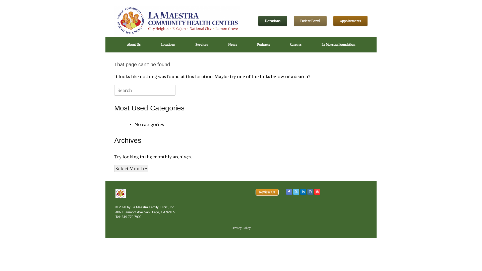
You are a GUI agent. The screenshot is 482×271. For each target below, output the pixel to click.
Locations (168, 44)
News (232, 44)
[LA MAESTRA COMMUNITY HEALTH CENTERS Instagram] (310, 192)
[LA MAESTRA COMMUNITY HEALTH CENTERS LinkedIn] (303, 192)
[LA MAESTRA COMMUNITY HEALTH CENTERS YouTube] (317, 192)
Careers (296, 44)
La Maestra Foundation (338, 44)
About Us (134, 44)
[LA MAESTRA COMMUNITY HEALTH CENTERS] (177, 21)
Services (201, 44)
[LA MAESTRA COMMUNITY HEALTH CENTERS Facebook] (289, 192)
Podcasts (263, 44)
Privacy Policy (241, 228)
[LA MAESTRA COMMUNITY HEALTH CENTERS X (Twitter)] (296, 192)
